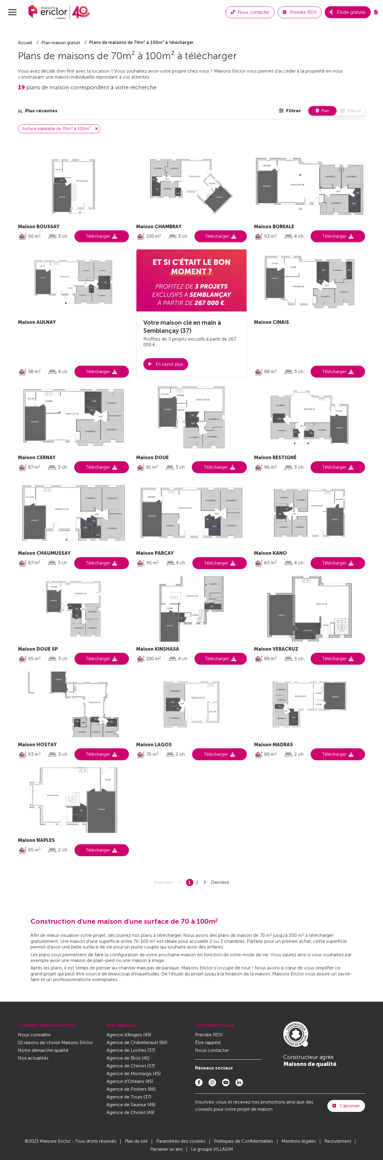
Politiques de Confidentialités (243, 1141)
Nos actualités (33, 1058)
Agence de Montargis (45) (134, 1073)
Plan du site (136, 1141)
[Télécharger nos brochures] (376, 12)
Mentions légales (299, 1141)
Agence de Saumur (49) (131, 1104)
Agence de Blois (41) (128, 1058)
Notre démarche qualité (43, 1050)
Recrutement (337, 1141)
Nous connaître (34, 1035)
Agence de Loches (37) (131, 1050)
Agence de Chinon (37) (131, 1066)
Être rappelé (208, 1042)
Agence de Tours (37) (129, 1097)
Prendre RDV (209, 1035)
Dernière (220, 882)
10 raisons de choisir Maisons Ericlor (55, 1042)
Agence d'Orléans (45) (130, 1081)
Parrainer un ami (166, 1149)
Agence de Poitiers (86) (131, 1089)
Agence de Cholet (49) (130, 1112)
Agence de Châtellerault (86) (137, 1042)
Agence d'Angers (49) (129, 1035)
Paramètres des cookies (181, 1141)
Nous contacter (212, 1050)
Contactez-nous (214, 1025)
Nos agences (121, 1025)
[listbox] (37, 110)
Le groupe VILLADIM (212, 1149)
